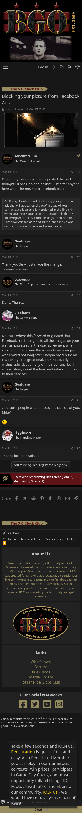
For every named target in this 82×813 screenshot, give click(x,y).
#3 (78, 295)
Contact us (10, 539)
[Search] (69, 67)
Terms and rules (31, 539)
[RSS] (4, 543)
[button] (5, 67)
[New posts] (54, 67)
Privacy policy (54, 539)
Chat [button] (40, 809)
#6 (78, 448)
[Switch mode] (78, 67)
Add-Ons (8, 726)
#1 (78, 172)
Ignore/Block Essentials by (37, 722)
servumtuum (14, 109)
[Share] (72, 172)
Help (70, 539)
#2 (78, 257)
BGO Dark (13, 533)
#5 (78, 400)
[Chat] (61, 67)
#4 (78, 328)
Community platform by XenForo (37, 718)
